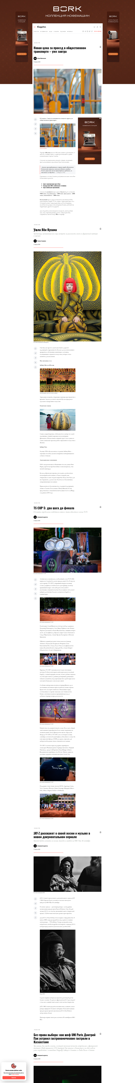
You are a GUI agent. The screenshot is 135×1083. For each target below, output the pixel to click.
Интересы (69, 31)
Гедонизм (63, 31)
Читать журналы (97, 31)
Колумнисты (44, 31)
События (56, 31)
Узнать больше (15, 1074)
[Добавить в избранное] (100, 47)
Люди (50, 31)
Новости (36, 31)
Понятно (14, 1077)
